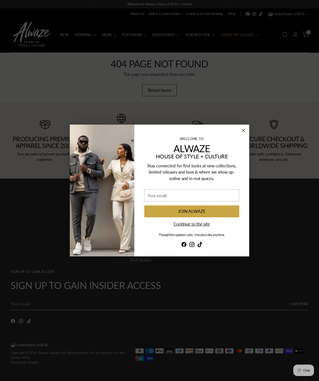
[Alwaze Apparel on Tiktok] (200, 245)
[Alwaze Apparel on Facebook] (184, 245)
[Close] (243, 130)
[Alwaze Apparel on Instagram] (192, 245)
